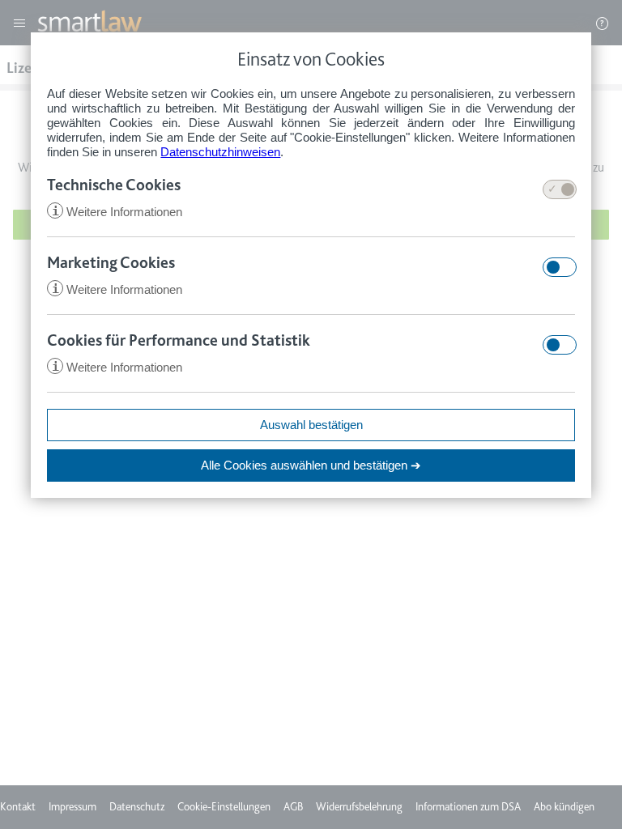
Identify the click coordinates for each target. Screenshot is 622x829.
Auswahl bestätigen (311, 425)
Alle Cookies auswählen (311, 465)
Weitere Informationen (117, 212)
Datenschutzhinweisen (220, 152)
